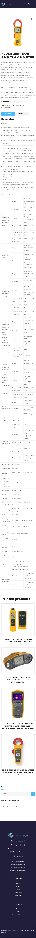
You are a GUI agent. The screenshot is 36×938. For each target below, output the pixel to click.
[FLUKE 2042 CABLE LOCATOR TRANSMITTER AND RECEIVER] (18, 619)
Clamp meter (10, 105)
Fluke (17, 105)
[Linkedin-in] (15, 845)
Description (7, 113)
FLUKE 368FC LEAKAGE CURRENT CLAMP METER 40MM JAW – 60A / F (18, 772)
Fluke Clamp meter (16, 102)
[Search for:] (18, 794)
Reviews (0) (22, 113)
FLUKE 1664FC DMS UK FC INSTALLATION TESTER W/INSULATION (18, 679)
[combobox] (18, 807)
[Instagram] (20, 845)
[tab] (8, 114)
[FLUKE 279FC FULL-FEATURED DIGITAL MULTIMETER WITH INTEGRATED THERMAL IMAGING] (18, 704)
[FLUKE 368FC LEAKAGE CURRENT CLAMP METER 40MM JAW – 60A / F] (18, 750)
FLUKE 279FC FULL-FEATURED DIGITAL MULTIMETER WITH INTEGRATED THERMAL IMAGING (18, 726)
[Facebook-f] (11, 845)
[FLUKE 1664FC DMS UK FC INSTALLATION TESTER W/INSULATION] (18, 660)
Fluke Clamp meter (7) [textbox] (17, 807)
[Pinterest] (24, 845)
